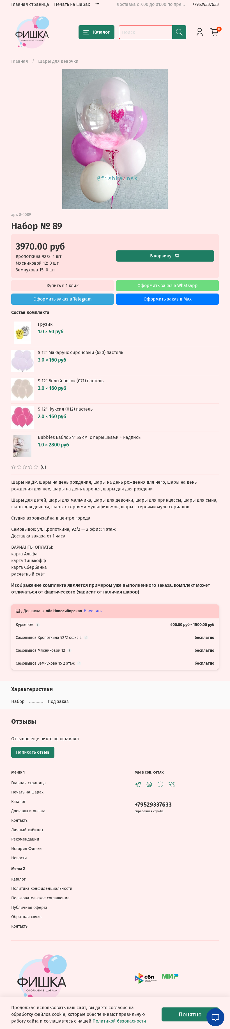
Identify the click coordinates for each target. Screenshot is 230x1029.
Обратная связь (26, 916)
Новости (19, 858)
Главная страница (30, 4)
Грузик (45, 324)
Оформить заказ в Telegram (62, 299)
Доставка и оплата (28, 811)
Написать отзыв (33, 752)
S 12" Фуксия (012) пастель (65, 409)
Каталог (101, 32)
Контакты (20, 820)
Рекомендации (25, 839)
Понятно (190, 1014)
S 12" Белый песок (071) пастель (71, 380)
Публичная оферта (29, 907)
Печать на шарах (72, 4)
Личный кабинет (27, 830)
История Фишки (26, 848)
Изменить (93, 611)
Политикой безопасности (119, 1021)
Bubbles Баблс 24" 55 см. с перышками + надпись (89, 437)
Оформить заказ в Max (168, 299)
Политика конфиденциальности (41, 888)
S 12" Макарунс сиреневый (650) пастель (80, 352)
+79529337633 (205, 4)
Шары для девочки (58, 61)
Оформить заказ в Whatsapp (167, 285)
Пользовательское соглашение (40, 898)
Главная (19, 61)
